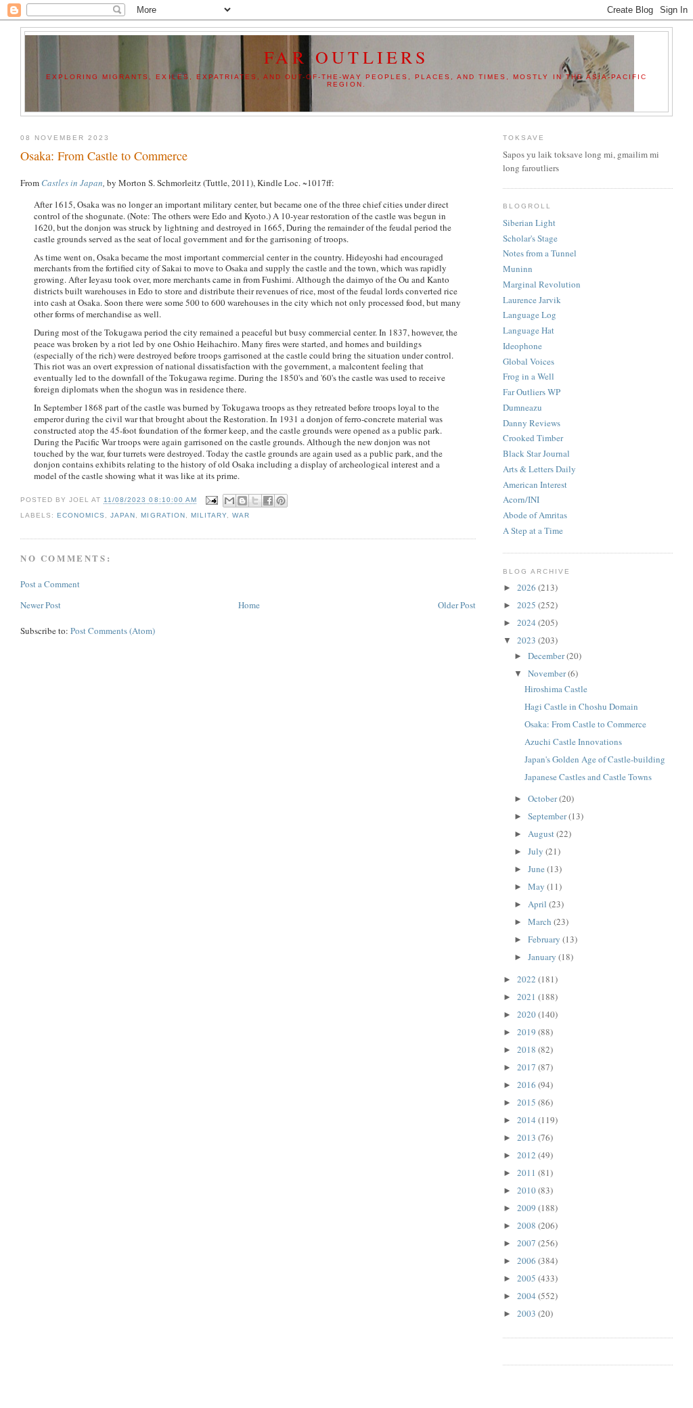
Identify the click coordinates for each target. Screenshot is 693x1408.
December (547, 656)
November (548, 673)
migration (163, 515)
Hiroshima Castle (555, 689)
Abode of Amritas (535, 515)
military (209, 515)
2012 (527, 1155)
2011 (527, 1172)
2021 (527, 997)
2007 (527, 1243)
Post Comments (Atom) (112, 630)
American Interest (535, 484)
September (548, 816)
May (537, 886)
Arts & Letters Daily (539, 469)
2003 (527, 1313)
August (542, 833)
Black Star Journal (536, 453)
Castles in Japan (72, 183)
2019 (527, 1032)
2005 (527, 1278)
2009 (527, 1208)
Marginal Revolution (542, 284)
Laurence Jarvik (532, 300)
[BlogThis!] (242, 500)
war (241, 515)
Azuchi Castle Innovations (573, 741)
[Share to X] (255, 500)
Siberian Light (529, 223)
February (545, 939)
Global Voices (528, 361)
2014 (527, 1120)
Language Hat (528, 330)
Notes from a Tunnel (540, 253)
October (543, 798)
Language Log (529, 315)
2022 (527, 979)
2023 (527, 640)
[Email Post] (211, 500)
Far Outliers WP (531, 392)
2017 (527, 1067)
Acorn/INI (521, 499)
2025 (527, 605)
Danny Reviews (531, 423)
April (538, 904)
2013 (527, 1137)
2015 (527, 1102)
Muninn (518, 269)
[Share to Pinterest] (281, 500)
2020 (527, 1014)
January (543, 957)
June (537, 869)
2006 (527, 1260)
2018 (527, 1049)
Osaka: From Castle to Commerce (585, 724)
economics (81, 515)
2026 (527, 587)
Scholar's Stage (530, 238)
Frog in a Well (528, 376)
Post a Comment (50, 584)
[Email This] (229, 500)
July (536, 851)
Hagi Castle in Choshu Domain (581, 706)
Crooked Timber (533, 438)
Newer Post (40, 605)
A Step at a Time (533, 530)
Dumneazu (522, 407)
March (541, 921)
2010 (527, 1190)
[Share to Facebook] (268, 500)
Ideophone (522, 346)
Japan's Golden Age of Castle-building (594, 759)
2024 (527, 622)
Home (249, 605)
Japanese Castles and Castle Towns (588, 777)
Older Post (457, 605)
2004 (527, 1296)
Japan (122, 515)
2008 (527, 1225)
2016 (527, 1084)
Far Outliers (346, 56)
